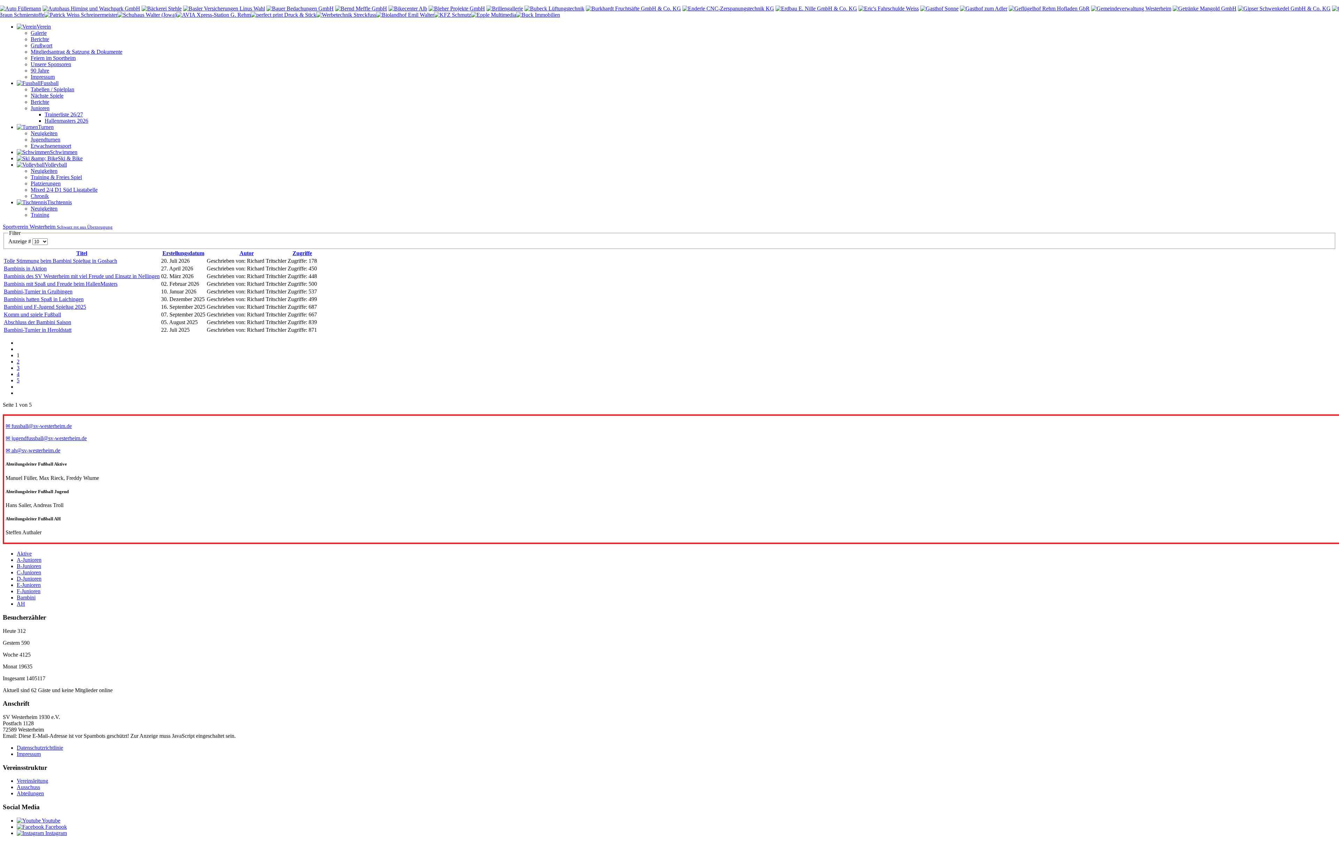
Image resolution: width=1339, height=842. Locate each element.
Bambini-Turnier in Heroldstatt (37, 330)
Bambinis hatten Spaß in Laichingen (44, 299)
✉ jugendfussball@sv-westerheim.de (46, 438)
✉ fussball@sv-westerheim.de (39, 426)
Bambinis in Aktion (25, 268)
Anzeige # (20, 241)
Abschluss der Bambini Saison (37, 322)
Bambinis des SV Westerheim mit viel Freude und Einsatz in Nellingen (82, 276)
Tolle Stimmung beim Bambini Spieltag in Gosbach (60, 261)
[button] (34, 27)
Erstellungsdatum (183, 253)
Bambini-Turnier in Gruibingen (38, 291)
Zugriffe (302, 253)
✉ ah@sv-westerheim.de (33, 450)
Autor (247, 253)
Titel (81, 253)
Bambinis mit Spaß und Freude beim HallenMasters (61, 284)
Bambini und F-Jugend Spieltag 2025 (45, 307)
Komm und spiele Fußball (32, 314)
